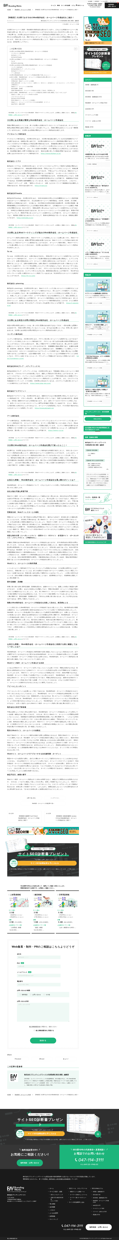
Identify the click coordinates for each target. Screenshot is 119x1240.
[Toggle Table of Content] (75, 48)
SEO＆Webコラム (97, 1188)
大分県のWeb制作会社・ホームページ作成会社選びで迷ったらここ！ (30, 75)
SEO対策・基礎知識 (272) (93, 97)
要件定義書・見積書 (17, 88)
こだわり (52, 1210)
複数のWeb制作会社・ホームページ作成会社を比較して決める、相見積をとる (33, 90)
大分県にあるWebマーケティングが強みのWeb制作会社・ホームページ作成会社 (33, 59)
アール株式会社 (15, 73)
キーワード (78, 1194)
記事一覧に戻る (31, 798)
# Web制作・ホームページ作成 (71, 24)
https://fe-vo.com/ (28, 276)
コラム (73, 5)
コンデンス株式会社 (17, 67)
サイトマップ (113, 1)
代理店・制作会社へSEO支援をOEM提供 (56, 1179)
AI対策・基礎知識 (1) (91, 85)
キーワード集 (78, 1198)
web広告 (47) (89, 109)
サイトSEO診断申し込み (76, 1202)
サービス (53, 5)
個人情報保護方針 (34, 1026)
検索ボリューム (77, 1191)
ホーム (52, 1188)
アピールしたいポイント (18, 96)
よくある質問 (104, 1)
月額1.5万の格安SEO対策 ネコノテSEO (57, 1199)
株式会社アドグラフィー (18, 71)
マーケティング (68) (91, 115)
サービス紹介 (56, 1191)
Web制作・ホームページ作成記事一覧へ (43, 803)
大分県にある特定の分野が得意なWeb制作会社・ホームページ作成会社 (30, 65)
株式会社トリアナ (16, 55)
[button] (98, 1134)
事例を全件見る (98, 419)
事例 (58, 5)
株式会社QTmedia (16, 57)
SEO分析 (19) (89, 91)
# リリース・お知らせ (92, 197)
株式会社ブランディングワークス (92, 1238)
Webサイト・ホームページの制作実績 (22, 86)
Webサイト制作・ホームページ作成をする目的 (24, 94)
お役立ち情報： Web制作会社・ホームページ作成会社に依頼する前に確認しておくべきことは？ (38, 92)
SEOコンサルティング (57, 1194)
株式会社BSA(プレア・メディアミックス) (23, 69)
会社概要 (90, 1)
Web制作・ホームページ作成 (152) (96, 103)
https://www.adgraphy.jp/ (44, 408)
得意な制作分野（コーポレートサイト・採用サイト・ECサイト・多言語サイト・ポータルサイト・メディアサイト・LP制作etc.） (43, 83)
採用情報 (97, 1)
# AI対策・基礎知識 (92, 164)
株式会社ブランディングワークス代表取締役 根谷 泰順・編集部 (60, 20)
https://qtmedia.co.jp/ (25, 218)
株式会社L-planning (17, 63)
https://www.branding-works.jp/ (16, 1191)
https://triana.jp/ (41, 185)
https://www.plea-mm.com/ (40, 383)
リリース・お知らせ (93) (93, 121)
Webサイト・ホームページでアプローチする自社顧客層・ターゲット (30, 102)
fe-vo (13, 61)
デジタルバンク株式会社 (18, 53)
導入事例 (52, 1204)
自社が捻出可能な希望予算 (18, 79)
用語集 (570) (89, 127)
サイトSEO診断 (65, 5)
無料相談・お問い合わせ (112, 5)
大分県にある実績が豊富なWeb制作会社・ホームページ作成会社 (28, 51)
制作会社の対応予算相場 (18, 98)
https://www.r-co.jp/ (56, 430)
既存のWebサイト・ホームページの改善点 (23, 100)
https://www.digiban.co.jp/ (51, 153)
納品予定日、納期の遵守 (18, 104)
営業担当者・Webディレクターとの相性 (22, 81)
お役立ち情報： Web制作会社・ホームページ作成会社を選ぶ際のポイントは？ (33, 77)
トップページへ (55, 798)
